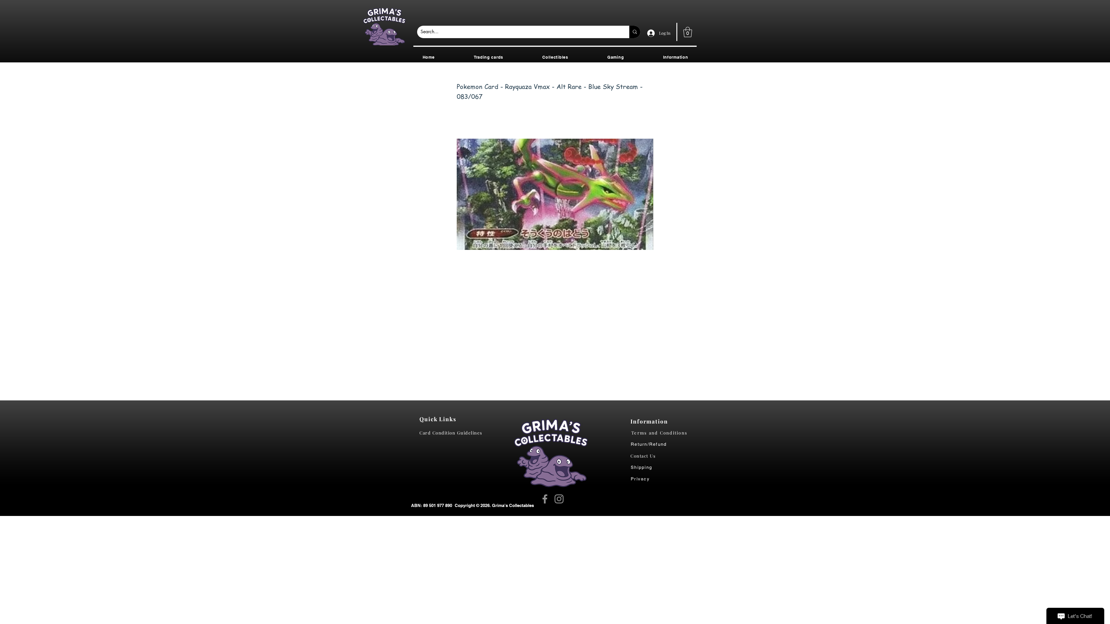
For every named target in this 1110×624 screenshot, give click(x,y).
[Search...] (634, 32)
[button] (687, 32)
